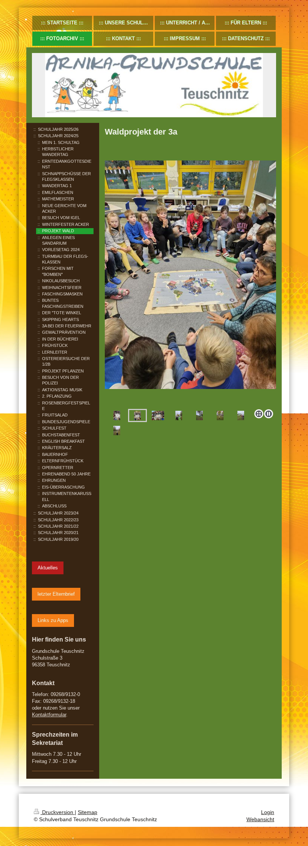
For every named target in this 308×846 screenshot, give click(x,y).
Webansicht (260, 819)
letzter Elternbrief (56, 594)
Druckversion (58, 812)
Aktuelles (48, 568)
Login (267, 812)
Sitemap (87, 812)
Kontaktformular (49, 714)
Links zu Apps (53, 620)
